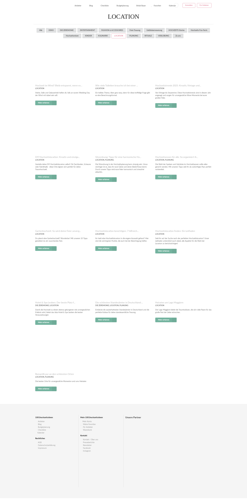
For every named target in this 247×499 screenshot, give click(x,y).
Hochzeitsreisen (72, 36)
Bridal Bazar (141, 6)
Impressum (42, 448)
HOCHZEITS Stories (176, 30)
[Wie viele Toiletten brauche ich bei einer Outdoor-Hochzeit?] (123, 63)
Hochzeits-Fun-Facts (199, 30)
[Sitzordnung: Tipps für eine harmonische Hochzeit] (123, 134)
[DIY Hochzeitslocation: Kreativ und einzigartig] (63, 134)
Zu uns (178, 36)
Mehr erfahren (43, 103)
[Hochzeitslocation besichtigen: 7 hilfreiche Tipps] (123, 208)
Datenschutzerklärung (46, 445)
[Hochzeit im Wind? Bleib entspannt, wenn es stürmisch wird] (63, 63)
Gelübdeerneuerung (154, 30)
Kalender (40, 433)
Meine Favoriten (89, 424)
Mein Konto (87, 421)
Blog (91, 6)
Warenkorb (87, 430)
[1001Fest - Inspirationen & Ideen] (50, 6)
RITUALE (148, 36)
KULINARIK (103, 36)
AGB (39, 442)
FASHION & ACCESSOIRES (112, 30)
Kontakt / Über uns (90, 440)
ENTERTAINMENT (87, 30)
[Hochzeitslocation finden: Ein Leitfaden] (183, 208)
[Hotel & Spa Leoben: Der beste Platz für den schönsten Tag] (63, 280)
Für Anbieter (204, 5)
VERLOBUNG (163, 36)
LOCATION (118, 36)
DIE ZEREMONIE (67, 30)
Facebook (86, 448)
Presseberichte (88, 442)
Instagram (86, 451)
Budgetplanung (122, 6)
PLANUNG (133, 36)
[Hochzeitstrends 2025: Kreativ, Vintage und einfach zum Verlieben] (183, 63)
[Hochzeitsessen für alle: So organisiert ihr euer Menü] (183, 134)
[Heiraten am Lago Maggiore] (183, 280)
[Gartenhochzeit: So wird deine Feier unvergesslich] (63, 208)
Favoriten (157, 6)
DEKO (51, 30)
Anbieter (77, 6)
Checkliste (104, 6)
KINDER (88, 36)
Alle (40, 30)
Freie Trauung (135, 30)
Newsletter (87, 445)
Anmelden (189, 5)
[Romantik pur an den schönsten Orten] (63, 351)
